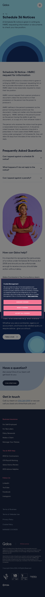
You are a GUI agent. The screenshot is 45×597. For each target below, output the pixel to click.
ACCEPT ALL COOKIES (22, 313)
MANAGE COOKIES (22, 302)
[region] (22, 299)
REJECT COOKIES (22, 307)
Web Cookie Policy (33, 296)
